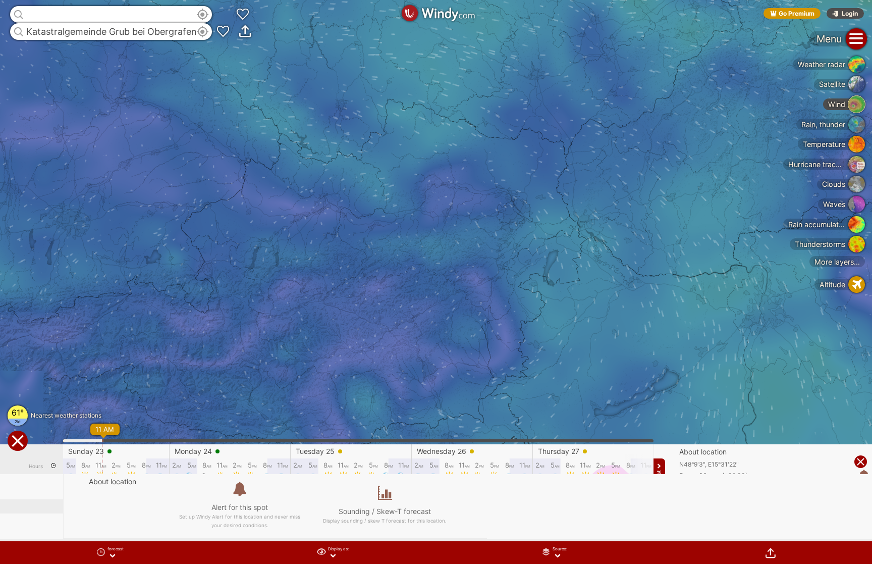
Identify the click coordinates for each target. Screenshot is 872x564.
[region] (436, 282)
